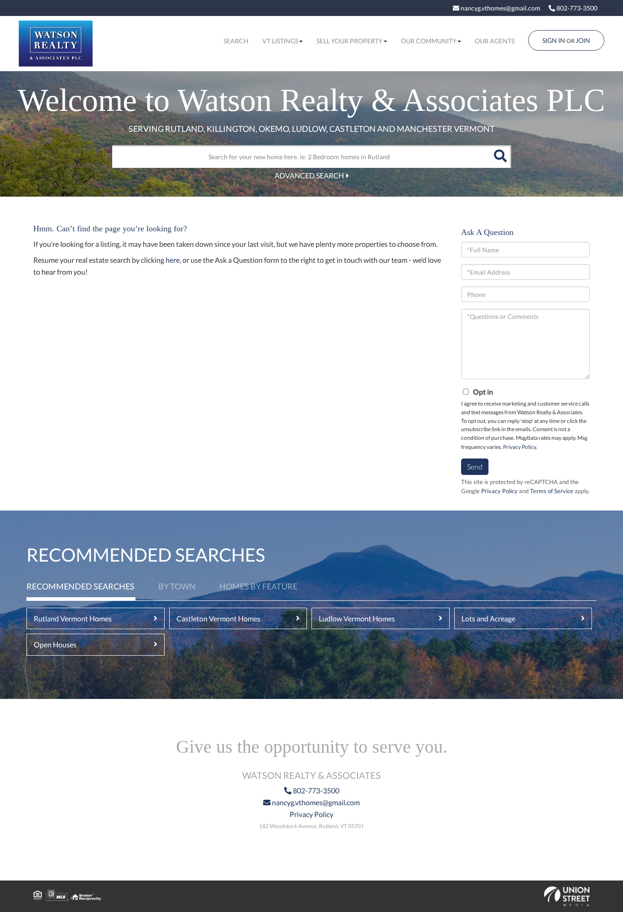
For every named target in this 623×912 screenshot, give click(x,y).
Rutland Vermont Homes (73, 618)
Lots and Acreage (488, 618)
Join (583, 40)
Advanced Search (309, 175)
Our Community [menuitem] (429, 41)
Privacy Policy (519, 446)
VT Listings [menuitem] (280, 41)
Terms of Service (551, 491)
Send (475, 466)
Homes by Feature (258, 586)
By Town (177, 586)
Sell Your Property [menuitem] (350, 41)
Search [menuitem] (236, 41)
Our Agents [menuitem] (494, 41)
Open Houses (55, 644)
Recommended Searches (80, 586)
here (173, 259)
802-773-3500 (576, 8)
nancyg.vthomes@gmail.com (499, 8)
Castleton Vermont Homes (218, 618)
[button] (499, 156)
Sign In (553, 40)
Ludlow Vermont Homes (357, 618)
